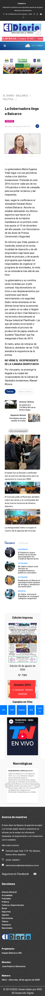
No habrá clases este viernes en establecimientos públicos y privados (28, 569)
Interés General (9, 892)
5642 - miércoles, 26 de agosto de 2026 (21, 979)
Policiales (6, 898)
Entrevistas (7, 918)
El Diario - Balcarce (15, 95)
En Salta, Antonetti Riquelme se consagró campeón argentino (28, 596)
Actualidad (22, 563)
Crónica (21, 710)
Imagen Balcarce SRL (12, 952)
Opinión (5, 914)
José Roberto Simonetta (13, 966)
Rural (4, 908)
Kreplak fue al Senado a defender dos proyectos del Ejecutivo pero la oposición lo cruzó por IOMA (21, 475)
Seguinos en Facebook (15, 873)
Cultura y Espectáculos (13, 905)
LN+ (3, 710)
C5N (12, 710)
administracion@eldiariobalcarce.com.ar (22, 865)
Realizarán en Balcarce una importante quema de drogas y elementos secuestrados (29, 583)
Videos (5, 921)
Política (8, 99)
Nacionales (23, 549)
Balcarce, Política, (25, 392)
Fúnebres (6, 924)
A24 (31, 710)
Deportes (22, 591)
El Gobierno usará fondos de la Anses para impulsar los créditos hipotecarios (28, 555)
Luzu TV (40, 710)
